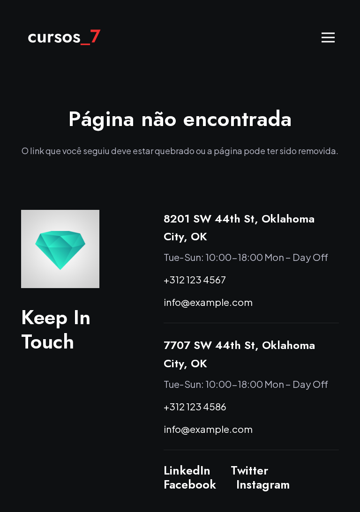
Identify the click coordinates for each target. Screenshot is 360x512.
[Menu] (328, 37)
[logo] (64, 37)
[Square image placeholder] (60, 249)
